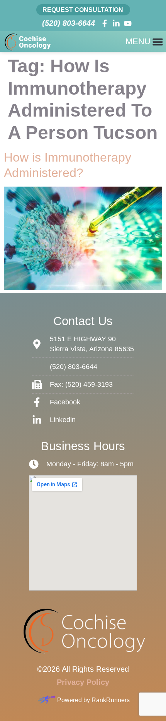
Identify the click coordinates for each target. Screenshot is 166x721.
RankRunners (110, 700)
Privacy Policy (83, 682)
